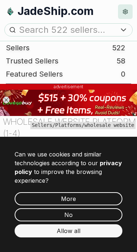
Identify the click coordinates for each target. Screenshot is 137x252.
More (68, 198)
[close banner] (6, 100)
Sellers (42, 125)
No (68, 214)
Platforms (68, 125)
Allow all (68, 230)
